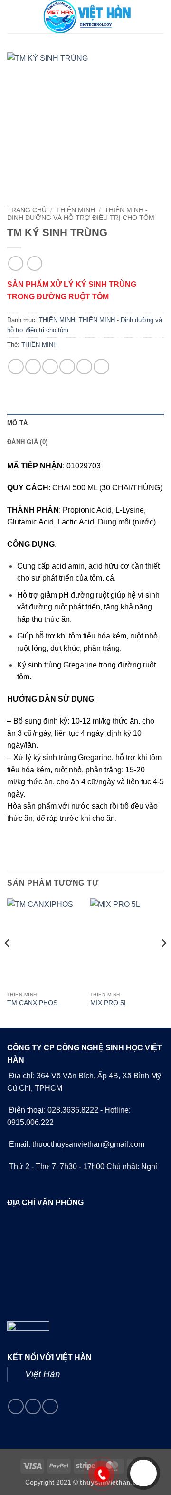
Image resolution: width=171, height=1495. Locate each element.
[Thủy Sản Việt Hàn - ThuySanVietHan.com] (85, 16)
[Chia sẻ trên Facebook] (33, 366)
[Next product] (15, 263)
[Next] (163, 962)
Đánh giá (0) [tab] (27, 442)
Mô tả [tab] (17, 423)
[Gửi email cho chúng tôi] (16, 1406)
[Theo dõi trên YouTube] (50, 1406)
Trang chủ (27, 210)
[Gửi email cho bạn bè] (67, 366)
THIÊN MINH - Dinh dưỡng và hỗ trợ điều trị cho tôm (80, 214)
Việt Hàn (42, 1374)
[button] (13, 16)
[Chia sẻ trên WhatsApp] (16, 366)
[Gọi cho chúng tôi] (33, 1406)
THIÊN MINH (75, 210)
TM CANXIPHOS (32, 1003)
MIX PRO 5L (109, 1003)
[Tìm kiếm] (160, 17)
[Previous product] (34, 263)
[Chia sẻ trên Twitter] (50, 366)
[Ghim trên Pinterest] (84, 366)
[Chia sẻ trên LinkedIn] (101, 366)
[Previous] (7, 962)
